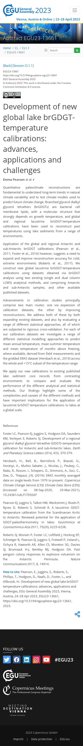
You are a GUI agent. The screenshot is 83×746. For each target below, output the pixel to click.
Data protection (41, 739)
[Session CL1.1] (23, 65)
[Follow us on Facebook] (17, 660)
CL (16, 48)
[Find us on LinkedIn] (26, 660)
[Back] (7, 65)
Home (7, 48)
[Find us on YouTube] (46, 660)
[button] (46, 50)
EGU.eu (65, 739)
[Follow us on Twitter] (7, 660)
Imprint (18, 739)
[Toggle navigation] (74, 10)
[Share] (76, 615)
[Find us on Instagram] (36, 660)
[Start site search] (77, 50)
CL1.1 (25, 48)
